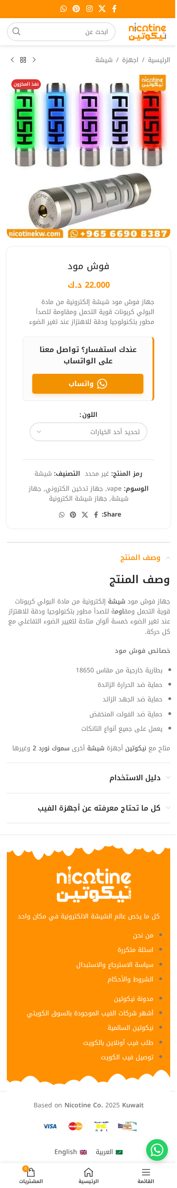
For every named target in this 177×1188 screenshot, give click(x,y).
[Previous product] (34, 60)
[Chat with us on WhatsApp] (157, 1150)
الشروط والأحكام (130, 979)
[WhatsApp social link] (63, 9)
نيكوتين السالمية (130, 1028)
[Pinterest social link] (76, 9)
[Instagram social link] (89, 9)
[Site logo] (147, 31)
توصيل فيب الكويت (127, 1057)
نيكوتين (135, 748)
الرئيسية (159, 60)
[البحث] (16, 31)
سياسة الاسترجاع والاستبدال (114, 965)
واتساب (81, 383)
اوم (119, 611)
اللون (90, 415)
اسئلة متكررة (135, 950)
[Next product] (12, 60)
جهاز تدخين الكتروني (74, 489)
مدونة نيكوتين (133, 999)
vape (114, 489)
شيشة (104, 60)
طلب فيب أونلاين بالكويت (118, 1043)
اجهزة (130, 60)
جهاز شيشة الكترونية (78, 499)
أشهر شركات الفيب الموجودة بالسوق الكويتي (90, 1013)
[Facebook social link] (114, 9)
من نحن (143, 935)
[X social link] (101, 9)
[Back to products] (23, 60)
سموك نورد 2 (51, 748)
